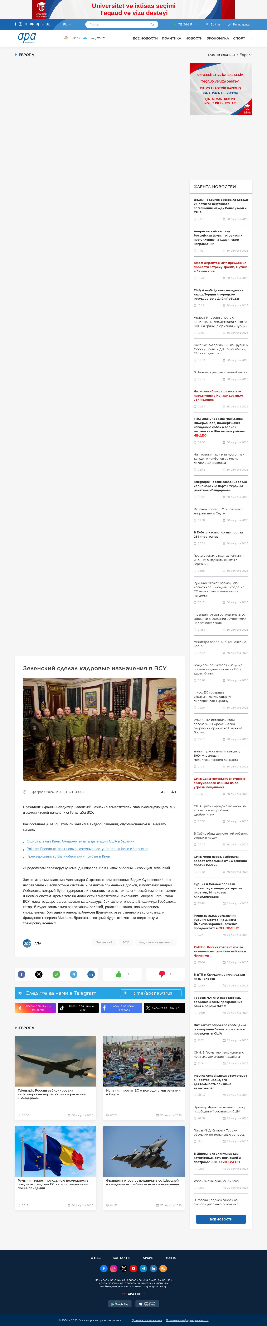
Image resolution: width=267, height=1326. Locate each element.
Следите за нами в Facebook (123, 1008)
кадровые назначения (155, 942)
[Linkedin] (43, 25)
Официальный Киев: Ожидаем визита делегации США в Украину (80, 841)
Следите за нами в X (166, 1007)
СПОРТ (239, 38)
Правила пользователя (147, 1320)
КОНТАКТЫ (121, 1258)
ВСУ (126, 942)
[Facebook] (15, 24)
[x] (123, 1269)
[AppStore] (147, 1304)
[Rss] (48, 25)
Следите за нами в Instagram (38, 1008)
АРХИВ (148, 1258)
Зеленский (104, 942)
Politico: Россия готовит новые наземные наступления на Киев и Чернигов (87, 849)
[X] (26, 25)
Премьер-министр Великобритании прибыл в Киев (68, 856)
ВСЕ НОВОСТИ (145, 38)
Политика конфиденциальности (187, 1320)
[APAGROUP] (133, 1294)
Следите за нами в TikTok (81, 1008)
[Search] (152, 25)
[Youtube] (32, 25)
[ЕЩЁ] (248, 38)
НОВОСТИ (194, 38)
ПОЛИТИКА (171, 38)
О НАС (96, 1258)
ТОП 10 (171, 1258)
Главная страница (221, 54)
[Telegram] (37, 25)
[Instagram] (20, 24)
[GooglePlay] (120, 1304)
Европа (246, 55)
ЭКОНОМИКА (218, 38)
